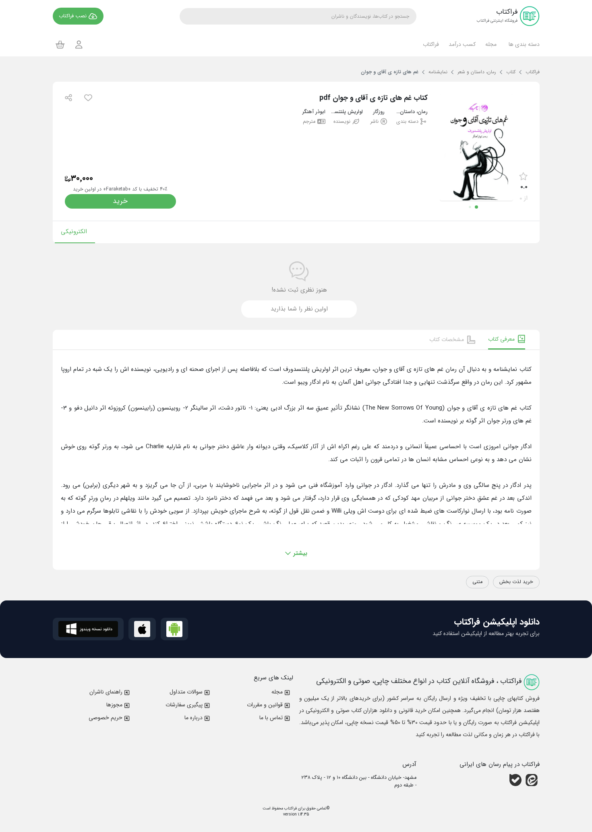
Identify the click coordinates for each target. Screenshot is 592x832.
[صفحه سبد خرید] (60, 44)
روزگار (379, 112)
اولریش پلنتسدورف (346, 112)
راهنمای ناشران (105, 691)
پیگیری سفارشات (184, 704)
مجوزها (114, 704)
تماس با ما (271, 717)
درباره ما (193, 717)
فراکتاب (290, 808)
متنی (477, 582)
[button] (523, 44)
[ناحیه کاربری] (78, 44)
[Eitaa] (532, 780)
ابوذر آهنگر (313, 112)
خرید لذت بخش (516, 582)
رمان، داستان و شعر (411, 112)
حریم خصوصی (105, 717)
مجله (277, 691)
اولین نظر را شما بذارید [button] (299, 309)
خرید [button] (120, 201)
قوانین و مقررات (265, 704)
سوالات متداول (186, 691)
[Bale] (515, 780)
